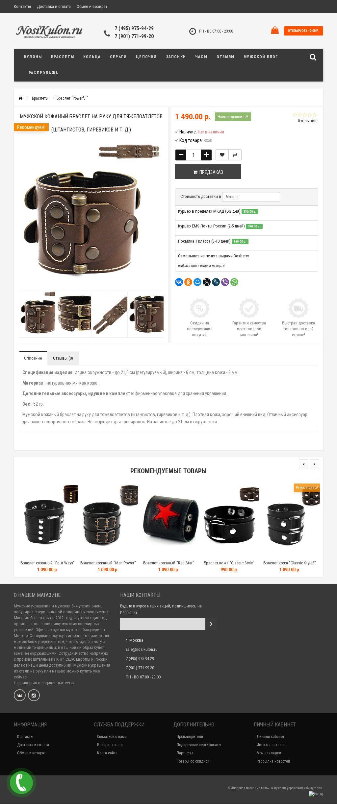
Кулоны (33, 57)
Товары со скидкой (193, 761)
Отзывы (225, 57)
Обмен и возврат (92, 6)
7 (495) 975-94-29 (134, 28)
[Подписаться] (211, 624)
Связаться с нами (112, 736)
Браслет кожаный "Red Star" (122, 562)
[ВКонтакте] (179, 282)
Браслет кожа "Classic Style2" (244, 562)
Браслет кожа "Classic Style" (183, 562)
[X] (207, 282)
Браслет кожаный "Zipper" (304, 562)
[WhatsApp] (234, 282)
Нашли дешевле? (233, 116)
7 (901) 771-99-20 (134, 36)
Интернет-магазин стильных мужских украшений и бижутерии (277, 788)
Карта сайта (107, 753)
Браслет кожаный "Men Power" (62, 562)
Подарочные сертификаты (199, 745)
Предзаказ (210, 172)
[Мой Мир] (197, 282)
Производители (190, 736)
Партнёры (185, 753)
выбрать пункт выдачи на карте (201, 266)
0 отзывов (307, 120)
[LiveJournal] (216, 282)
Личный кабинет (270, 736)
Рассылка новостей (273, 761)
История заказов (271, 745)
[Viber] (225, 282)
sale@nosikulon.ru (142, 649)
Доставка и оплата (54, 6)
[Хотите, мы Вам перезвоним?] (21, 782)
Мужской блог (261, 57)
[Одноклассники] (188, 282)
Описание (33, 358)
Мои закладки (269, 753)
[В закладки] (222, 154)
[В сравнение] (235, 154)
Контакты (22, 6)
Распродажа (43, 73)
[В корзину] (47, 554)
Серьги (118, 57)
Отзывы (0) (63, 358)
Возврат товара (110, 745)
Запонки (176, 57)
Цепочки (146, 57)
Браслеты (62, 57)
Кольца (92, 57)
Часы (201, 57)
